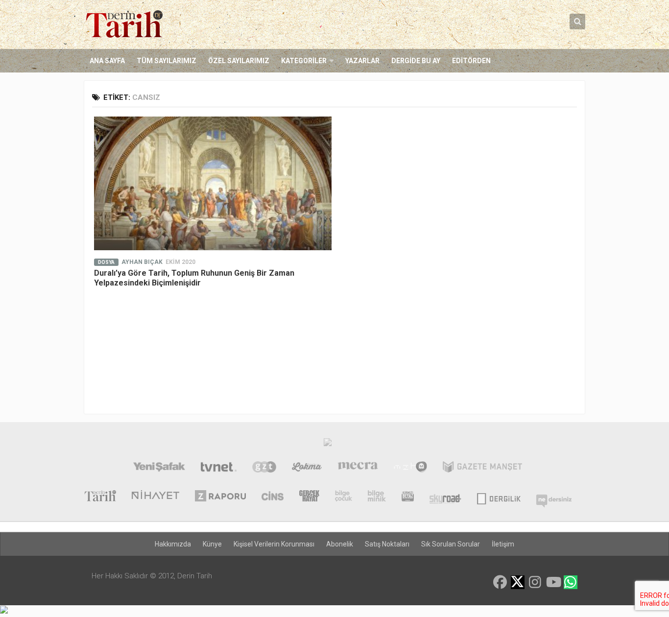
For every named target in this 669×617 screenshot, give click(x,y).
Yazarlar (362, 61)
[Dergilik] (499, 497)
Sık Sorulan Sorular (450, 544)
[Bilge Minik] (377, 497)
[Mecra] (358, 468)
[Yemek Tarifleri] (307, 468)
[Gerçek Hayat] (309, 497)
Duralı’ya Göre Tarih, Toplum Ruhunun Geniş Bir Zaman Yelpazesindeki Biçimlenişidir (194, 277)
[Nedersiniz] (554, 497)
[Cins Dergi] (273, 497)
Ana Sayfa (107, 61)
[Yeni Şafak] (159, 468)
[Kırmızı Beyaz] (408, 497)
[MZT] (410, 468)
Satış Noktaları (387, 544)
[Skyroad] (445, 497)
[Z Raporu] (220, 497)
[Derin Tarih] (100, 497)
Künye (212, 544)
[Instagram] (535, 582)
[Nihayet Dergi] (155, 497)
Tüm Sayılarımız (166, 61)
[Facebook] (500, 582)
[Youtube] (553, 582)
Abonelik (339, 544)
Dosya (106, 262)
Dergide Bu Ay (415, 61)
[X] (518, 583)
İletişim (503, 544)
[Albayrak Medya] (328, 444)
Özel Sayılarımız (238, 61)
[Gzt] (264, 468)
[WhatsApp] (570, 582)
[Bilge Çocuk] (343, 497)
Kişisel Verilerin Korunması (274, 544)
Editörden (471, 61)
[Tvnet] (219, 468)
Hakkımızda (173, 544)
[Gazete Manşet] (482, 468)
